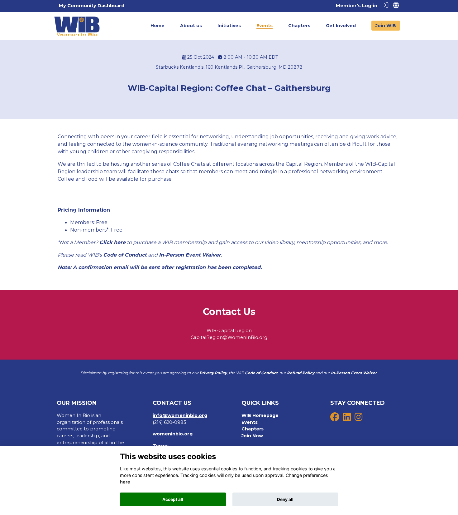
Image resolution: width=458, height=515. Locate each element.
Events (249, 422)
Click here (112, 242)
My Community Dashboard (91, 5)
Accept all (172, 499)
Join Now (252, 436)
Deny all (285, 499)
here (125, 482)
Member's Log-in (356, 5)
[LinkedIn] (347, 418)
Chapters (252, 429)
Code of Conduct (125, 255)
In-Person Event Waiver (190, 255)
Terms (161, 446)
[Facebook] (334, 418)
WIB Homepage (260, 415)
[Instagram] (358, 418)
